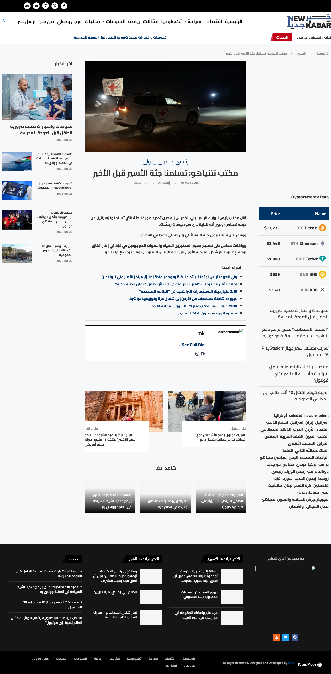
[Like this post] (211, 200)
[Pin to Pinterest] (178, 200)
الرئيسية (233, 21)
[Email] (27, 5)
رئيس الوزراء (294, 471)
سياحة (194, 21)
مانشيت (275, 485)
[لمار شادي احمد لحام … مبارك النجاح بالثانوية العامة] (151, 617)
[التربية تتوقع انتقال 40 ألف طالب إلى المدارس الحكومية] (17, 253)
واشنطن (296, 506)
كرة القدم (302, 485)
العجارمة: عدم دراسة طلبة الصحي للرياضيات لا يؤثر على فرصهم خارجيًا (222, 501)
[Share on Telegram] (124, 200)
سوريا (287, 478)
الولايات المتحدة (314, 457)
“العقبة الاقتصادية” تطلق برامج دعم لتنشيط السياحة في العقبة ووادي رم (112, 501)
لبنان (288, 485)
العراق (323, 443)
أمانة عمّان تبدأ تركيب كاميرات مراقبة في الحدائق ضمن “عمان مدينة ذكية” (176, 284)
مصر (325, 492)
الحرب (298, 429)
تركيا (312, 464)
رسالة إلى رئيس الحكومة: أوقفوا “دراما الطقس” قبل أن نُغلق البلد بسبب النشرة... (195, 576)
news (308, 415)
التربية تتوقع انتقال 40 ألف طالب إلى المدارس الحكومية (57, 250)
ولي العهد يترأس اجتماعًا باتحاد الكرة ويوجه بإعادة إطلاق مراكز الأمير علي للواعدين (169, 276)
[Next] (266, 37)
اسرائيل (296, 422)
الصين (310, 436)
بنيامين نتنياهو (273, 457)
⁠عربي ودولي (69, 21)
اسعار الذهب (277, 422)
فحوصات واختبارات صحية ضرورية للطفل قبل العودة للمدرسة (120, 37)
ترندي (301, 464)
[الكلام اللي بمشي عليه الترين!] (151, 597)
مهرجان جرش (308, 492)
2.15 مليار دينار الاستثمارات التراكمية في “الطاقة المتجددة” (188, 291)
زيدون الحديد (305, 478)
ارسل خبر (26, 21)
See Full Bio (193, 345)
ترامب (323, 464)
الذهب (323, 436)
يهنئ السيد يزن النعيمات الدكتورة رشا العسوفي (199, 594)
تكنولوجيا (171, 21)
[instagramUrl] (197, 355)
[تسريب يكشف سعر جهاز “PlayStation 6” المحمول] (17, 190)
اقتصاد (322, 429)
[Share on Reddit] (146, 200)
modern (322, 415)
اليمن (293, 457)
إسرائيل (322, 422)
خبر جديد (274, 464)
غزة (277, 478)
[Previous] (264, 37)
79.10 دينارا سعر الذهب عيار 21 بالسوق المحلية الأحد (194, 305)
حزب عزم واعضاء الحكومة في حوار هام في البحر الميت (196, 615)
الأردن (310, 429)
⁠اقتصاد (214, 21)
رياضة (134, 21)
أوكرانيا (280, 415)
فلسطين (321, 485)
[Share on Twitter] (190, 200)
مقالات (150, 21)
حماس (288, 464)
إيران (309, 422)
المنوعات (116, 21)
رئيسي (301, 53)
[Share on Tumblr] (157, 200)
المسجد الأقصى (301, 443)
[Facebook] (64, 5)
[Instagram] (45, 5)
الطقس (271, 436)
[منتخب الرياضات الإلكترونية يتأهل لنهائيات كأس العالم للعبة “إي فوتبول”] (17, 220)
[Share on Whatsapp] (135, 200)
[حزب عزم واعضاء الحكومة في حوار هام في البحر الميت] (232, 618)
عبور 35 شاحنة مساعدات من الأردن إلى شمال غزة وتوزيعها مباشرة (183, 298)
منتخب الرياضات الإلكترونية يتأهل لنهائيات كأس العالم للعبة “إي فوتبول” (54, 219)
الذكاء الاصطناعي (275, 429)
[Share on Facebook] (201, 200)
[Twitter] (54, 5)
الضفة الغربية (291, 436)
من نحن (46, 21)
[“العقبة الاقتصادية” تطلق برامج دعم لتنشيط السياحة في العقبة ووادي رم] (17, 161)
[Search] (4, 22)
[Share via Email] (113, 200)
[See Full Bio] (180, 345)
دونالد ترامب (318, 471)
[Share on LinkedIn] (168, 200)
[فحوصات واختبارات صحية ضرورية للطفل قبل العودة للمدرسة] (37, 97)
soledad (295, 415)
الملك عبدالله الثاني (312, 450)
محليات (92, 21)
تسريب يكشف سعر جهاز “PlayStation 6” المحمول (55, 185)
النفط (288, 450)
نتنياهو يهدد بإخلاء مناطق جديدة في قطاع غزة (167, 504)
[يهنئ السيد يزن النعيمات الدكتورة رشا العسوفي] (232, 597)
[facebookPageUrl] (203, 355)
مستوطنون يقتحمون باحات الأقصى (207, 313)
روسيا (323, 478)
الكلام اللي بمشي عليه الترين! (115, 592)
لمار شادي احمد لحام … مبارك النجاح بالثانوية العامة (115, 614)
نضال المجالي (317, 506)
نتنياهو (268, 499)
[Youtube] (36, 5)
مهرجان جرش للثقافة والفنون (303, 499)
